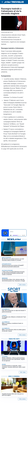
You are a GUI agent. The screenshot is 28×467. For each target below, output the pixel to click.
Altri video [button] (23, 372)
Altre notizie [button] (22, 284)
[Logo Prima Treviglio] (14, 2)
